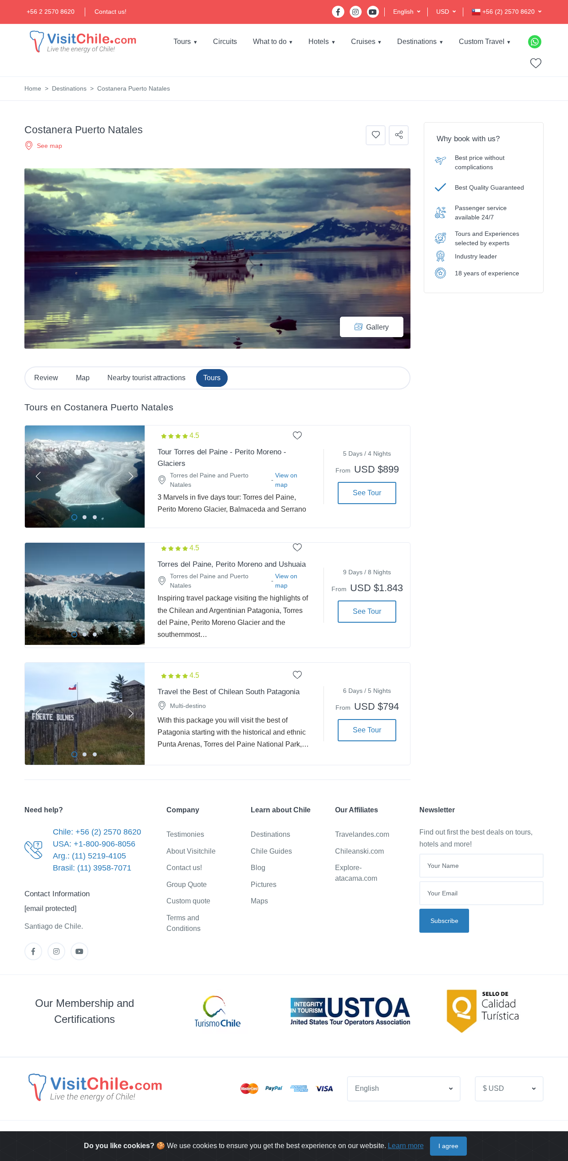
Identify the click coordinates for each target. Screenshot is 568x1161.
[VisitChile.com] (94, 1087)
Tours (182, 41)
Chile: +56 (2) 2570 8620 (97, 831)
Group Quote (186, 884)
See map (49, 145)
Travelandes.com (362, 834)
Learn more (406, 1145)
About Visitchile (191, 851)
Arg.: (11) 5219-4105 (89, 855)
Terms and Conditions (183, 923)
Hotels (318, 41)
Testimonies (185, 834)
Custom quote (188, 901)
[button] (406, 12)
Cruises (363, 41)
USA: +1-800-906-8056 (94, 843)
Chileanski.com (359, 851)
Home (32, 88)
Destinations (417, 41)
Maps (259, 901)
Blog (258, 867)
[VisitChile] (82, 42)
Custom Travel (482, 41)
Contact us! (110, 11)
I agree (448, 1145)
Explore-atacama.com (356, 873)
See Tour (367, 493)
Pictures (263, 884)
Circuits (225, 41)
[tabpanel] (85, 476)
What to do (270, 41)
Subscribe (444, 920)
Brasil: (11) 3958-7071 (92, 867)
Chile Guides (271, 851)
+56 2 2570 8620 (51, 11)
